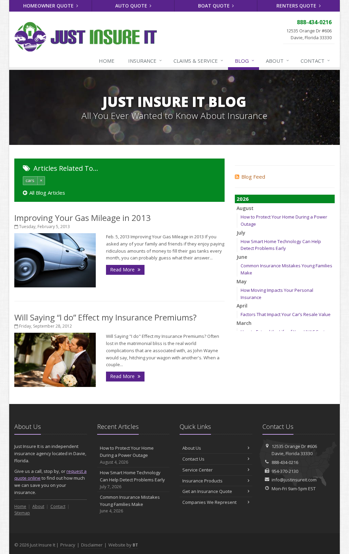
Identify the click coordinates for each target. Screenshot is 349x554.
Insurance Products (202, 481)
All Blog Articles (47, 192)
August (245, 208)
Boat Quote (214, 5)
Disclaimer (92, 545)
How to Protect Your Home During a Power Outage (127, 455)
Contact (315, 60)
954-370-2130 (285, 471)
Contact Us (193, 459)
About (277, 60)
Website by (123, 545)
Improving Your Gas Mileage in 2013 (82, 217)
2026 (243, 198)
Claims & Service (198, 60)
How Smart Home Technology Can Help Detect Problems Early (132, 479)
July (241, 232)
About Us (191, 448)
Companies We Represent (209, 502)
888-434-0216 (285, 462)
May (242, 281)
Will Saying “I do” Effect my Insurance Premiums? (105, 317)
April (242, 305)
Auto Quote (132, 5)
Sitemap (22, 513)
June (242, 257)
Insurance (145, 60)
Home (107, 60)
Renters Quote (297, 5)
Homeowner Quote (49, 5)
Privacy (67, 545)
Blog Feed (253, 176)
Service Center (197, 470)
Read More (123, 269)
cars (30, 180)
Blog (244, 60)
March (244, 323)
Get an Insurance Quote (207, 491)
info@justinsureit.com (294, 480)
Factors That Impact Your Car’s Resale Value (286, 314)
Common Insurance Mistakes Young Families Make (130, 504)
